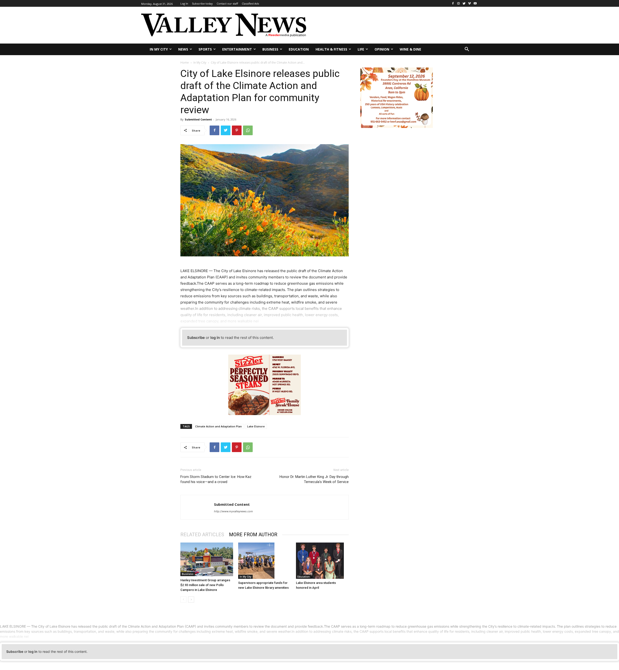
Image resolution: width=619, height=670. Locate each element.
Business (187, 574)
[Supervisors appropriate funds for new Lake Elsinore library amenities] (264, 561)
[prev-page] (183, 599)
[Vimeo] (469, 3)
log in (215, 337)
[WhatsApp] (248, 130)
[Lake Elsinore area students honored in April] (322, 561)
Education (303, 576)
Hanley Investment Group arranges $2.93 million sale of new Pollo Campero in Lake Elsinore (205, 585)
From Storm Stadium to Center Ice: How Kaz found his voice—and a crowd (215, 479)
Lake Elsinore (256, 426)
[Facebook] (453, 3)
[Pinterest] (237, 130)
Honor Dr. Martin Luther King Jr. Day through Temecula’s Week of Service (314, 479)
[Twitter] (464, 3)
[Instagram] (458, 3)
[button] (467, 49)
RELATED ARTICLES (202, 534)
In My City (199, 62)
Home (184, 62)
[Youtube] (475, 3)
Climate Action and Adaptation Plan (218, 426)
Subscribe (196, 337)
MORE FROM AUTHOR (253, 534)
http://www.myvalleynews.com (233, 511)
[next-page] (191, 599)
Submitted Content (198, 119)
